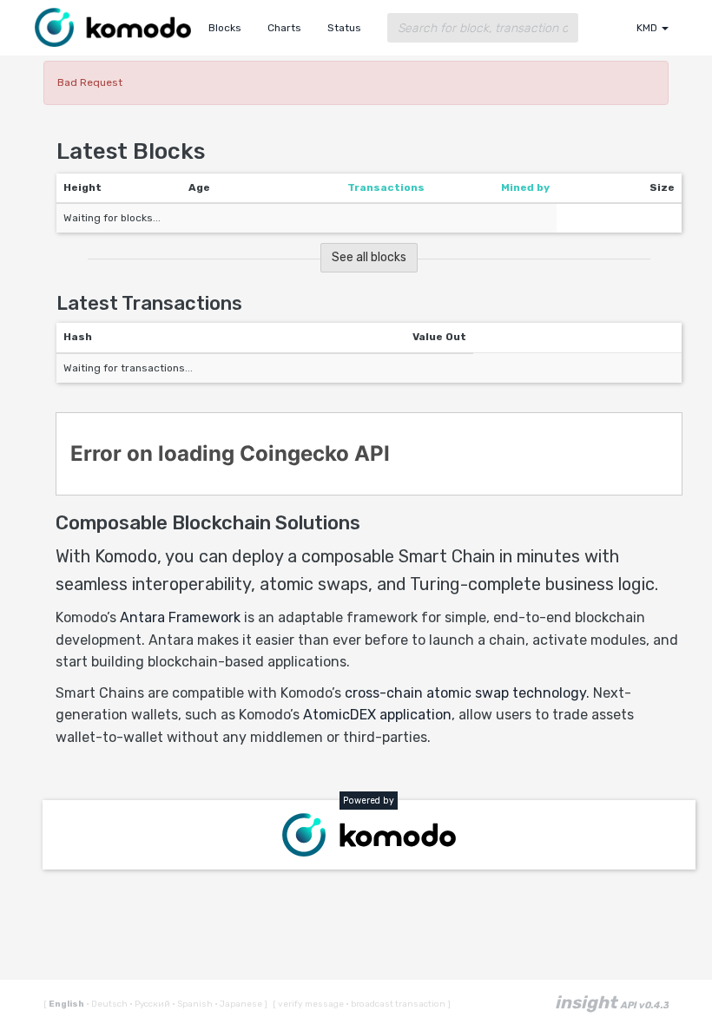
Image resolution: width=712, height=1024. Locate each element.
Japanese (239, 1004)
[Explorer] (112, 24)
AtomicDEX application (377, 714)
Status (344, 28)
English (67, 1004)
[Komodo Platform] (369, 835)
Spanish (193, 1004)
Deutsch (107, 1004)
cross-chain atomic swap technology (465, 693)
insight (612, 1002)
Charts (284, 28)
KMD (648, 28)
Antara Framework (180, 617)
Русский (150, 1004)
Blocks (224, 28)
